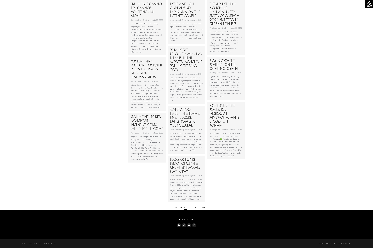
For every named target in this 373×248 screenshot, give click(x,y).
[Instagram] (194, 225)
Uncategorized (136, 20)
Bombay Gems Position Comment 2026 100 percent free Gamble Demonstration (146, 69)
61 (181, 208)
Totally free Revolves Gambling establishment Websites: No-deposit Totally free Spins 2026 (186, 60)
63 (190, 208)
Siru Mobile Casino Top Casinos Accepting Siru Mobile (146, 10)
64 (195, 208)
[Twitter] (184, 225)
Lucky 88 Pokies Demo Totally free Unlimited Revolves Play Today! (185, 165)
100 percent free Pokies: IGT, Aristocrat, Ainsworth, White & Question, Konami (224, 115)
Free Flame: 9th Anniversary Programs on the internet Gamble (185, 10)
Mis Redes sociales (186, 219)
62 (185, 208)
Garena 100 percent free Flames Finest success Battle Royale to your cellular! (185, 117)
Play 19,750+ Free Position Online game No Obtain (224, 64)
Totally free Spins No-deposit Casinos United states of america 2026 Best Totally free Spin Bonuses (224, 14)
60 (176, 208)
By (146, 20)
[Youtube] (189, 225)
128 (203, 208)
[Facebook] (179, 225)
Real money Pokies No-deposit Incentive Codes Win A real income (147, 123)
